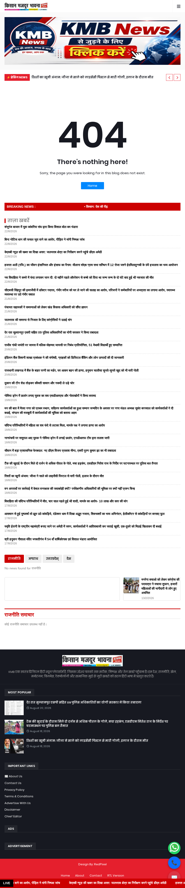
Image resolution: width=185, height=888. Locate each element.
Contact (96, 875)
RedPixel (100, 864)
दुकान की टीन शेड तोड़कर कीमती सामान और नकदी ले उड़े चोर (39, 383)
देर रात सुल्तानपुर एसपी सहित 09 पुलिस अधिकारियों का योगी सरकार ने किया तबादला (51, 332)
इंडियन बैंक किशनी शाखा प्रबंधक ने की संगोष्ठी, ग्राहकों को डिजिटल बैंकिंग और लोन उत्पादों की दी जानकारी (64, 357)
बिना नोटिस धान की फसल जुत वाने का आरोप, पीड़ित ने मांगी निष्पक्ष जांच (45, 239)
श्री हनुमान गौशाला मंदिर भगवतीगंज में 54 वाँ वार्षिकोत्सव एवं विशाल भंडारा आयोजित (51, 539)
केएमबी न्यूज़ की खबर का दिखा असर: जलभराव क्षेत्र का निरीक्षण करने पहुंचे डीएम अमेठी (53, 252)
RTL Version (115, 875)
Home (92, 185)
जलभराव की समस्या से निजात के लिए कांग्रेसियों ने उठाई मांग (38, 320)
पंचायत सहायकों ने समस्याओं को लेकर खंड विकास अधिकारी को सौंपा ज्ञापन (46, 307)
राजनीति (14, 559)
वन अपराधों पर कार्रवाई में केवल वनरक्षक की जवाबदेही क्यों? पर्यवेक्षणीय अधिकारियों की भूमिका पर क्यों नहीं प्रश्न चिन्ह (70, 488)
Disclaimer (12, 809)
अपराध (33, 559)
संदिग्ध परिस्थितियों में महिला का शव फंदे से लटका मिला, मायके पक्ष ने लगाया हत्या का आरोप (55, 425)
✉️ (174, 877)
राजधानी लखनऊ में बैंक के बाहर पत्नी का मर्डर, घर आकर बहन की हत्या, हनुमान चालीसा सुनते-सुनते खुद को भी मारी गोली (72, 370)
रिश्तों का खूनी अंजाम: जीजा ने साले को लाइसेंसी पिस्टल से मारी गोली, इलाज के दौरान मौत (92, 77)
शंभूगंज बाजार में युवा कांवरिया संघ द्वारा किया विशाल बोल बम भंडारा (41, 227)
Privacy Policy (14, 790)
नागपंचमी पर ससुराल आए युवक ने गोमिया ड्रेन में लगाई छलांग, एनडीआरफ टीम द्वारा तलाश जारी (57, 438)
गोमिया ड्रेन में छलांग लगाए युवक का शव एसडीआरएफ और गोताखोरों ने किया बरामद (50, 395)
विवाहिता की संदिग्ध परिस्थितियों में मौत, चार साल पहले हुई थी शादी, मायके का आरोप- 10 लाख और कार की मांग (66, 501)
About (79, 875)
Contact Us (13, 783)
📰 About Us (13, 776)
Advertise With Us (18, 803)
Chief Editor (13, 816)
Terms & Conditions (19, 796)
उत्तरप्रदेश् (52, 559)
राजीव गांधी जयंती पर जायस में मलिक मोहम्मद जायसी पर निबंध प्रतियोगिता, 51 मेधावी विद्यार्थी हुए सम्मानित (63, 345)
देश (69, 559)
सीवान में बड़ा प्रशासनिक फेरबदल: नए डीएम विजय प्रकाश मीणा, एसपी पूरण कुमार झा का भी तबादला (60, 450)
